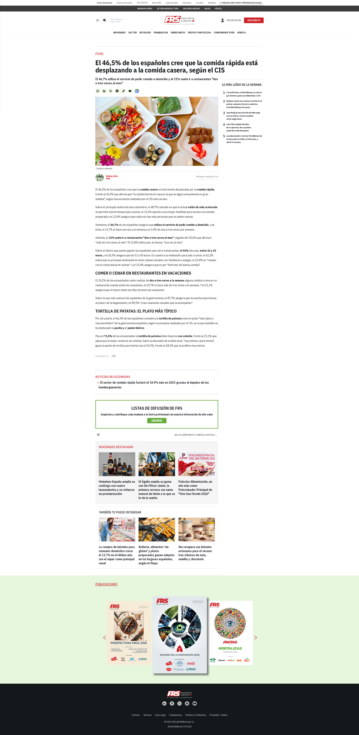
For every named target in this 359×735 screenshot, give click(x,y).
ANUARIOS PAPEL (144, 8)
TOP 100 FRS (142, 3)
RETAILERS (145, 32)
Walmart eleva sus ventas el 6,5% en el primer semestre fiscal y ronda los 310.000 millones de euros (242, 104)
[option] (179, 635)
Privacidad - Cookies (218, 715)
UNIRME (156, 421)
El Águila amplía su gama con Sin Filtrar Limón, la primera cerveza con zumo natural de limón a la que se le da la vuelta (157, 489)
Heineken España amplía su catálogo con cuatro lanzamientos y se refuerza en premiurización (117, 487)
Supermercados (172, 3)
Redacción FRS (112, 177)
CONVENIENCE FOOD (224, 32)
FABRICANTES (178, 32)
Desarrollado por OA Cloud (179, 726)
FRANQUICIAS (161, 32)
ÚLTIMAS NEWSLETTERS (168, 8)
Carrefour (199, 3)
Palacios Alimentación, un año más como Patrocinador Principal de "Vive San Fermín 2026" (195, 487)
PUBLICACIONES (106, 584)
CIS (114, 356)
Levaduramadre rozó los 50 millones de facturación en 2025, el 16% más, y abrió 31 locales (242, 139)
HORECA (241, 32)
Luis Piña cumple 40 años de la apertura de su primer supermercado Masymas (237, 127)
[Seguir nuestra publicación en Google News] (137, 91)
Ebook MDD (156, 3)
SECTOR (132, 32)
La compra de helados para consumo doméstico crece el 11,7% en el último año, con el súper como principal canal (117, 555)
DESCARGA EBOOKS (191, 8)
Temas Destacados (104, 3)
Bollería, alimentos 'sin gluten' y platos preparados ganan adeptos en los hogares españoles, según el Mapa (156, 555)
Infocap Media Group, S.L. (183, 721)
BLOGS (207, 8)
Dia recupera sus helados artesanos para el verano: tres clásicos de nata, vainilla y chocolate (195, 553)
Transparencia (175, 715)
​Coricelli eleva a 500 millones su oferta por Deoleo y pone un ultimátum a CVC (242, 94)
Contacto (136, 715)
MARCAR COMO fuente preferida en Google (242, 3)
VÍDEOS (218, 8)
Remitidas (212, 3)
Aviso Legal (160, 715)
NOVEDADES (119, 32)
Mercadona (187, 3)
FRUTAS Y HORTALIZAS (199, 32)
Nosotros (147, 715)
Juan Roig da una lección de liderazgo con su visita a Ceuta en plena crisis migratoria (241, 115)
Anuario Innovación (124, 3)
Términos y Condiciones (195, 715)
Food (99, 53)
